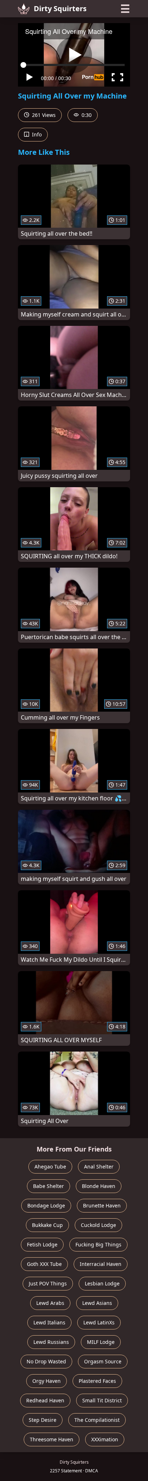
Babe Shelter (48, 1186)
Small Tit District (102, 1400)
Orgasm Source (102, 1361)
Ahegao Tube (50, 1166)
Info (36, 134)
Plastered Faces (97, 1380)
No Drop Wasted (46, 1361)
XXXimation (104, 1439)
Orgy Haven (46, 1380)
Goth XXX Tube (44, 1264)
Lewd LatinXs (99, 1322)
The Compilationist (97, 1419)
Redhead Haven (45, 1400)
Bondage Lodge (46, 1205)
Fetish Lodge (42, 1244)
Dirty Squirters (60, 8)
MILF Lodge (101, 1341)
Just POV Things (48, 1283)
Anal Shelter (99, 1166)
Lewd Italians (49, 1322)
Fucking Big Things (98, 1244)
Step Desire (42, 1419)
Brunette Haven (102, 1205)
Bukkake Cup (47, 1225)
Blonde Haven (98, 1186)
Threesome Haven (51, 1439)
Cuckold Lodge (98, 1225)
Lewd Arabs (50, 1302)
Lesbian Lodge (102, 1283)
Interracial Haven (100, 1264)
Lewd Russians (51, 1341)
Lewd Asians (97, 1302)
